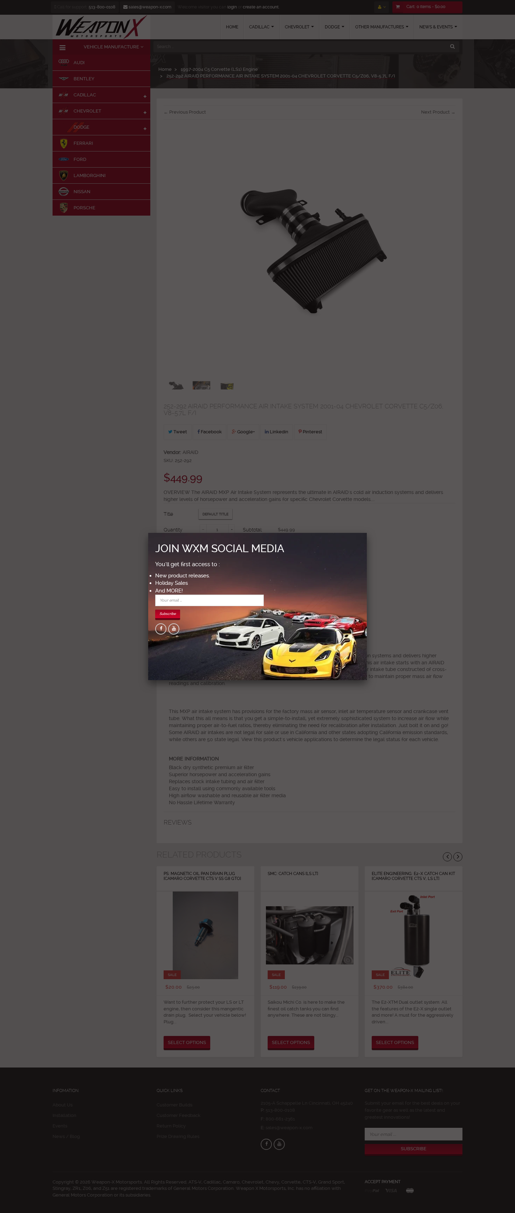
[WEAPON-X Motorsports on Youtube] (173, 629)
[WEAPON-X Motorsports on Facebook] (160, 629)
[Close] (366, 533)
